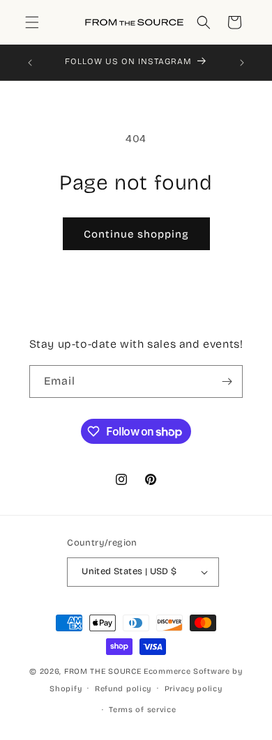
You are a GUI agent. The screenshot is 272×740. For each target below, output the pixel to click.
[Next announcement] (242, 62)
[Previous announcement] (30, 62)
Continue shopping (136, 234)
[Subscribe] (226, 381)
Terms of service (142, 709)
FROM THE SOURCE (103, 671)
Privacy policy (193, 688)
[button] (32, 22)
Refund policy (123, 688)
